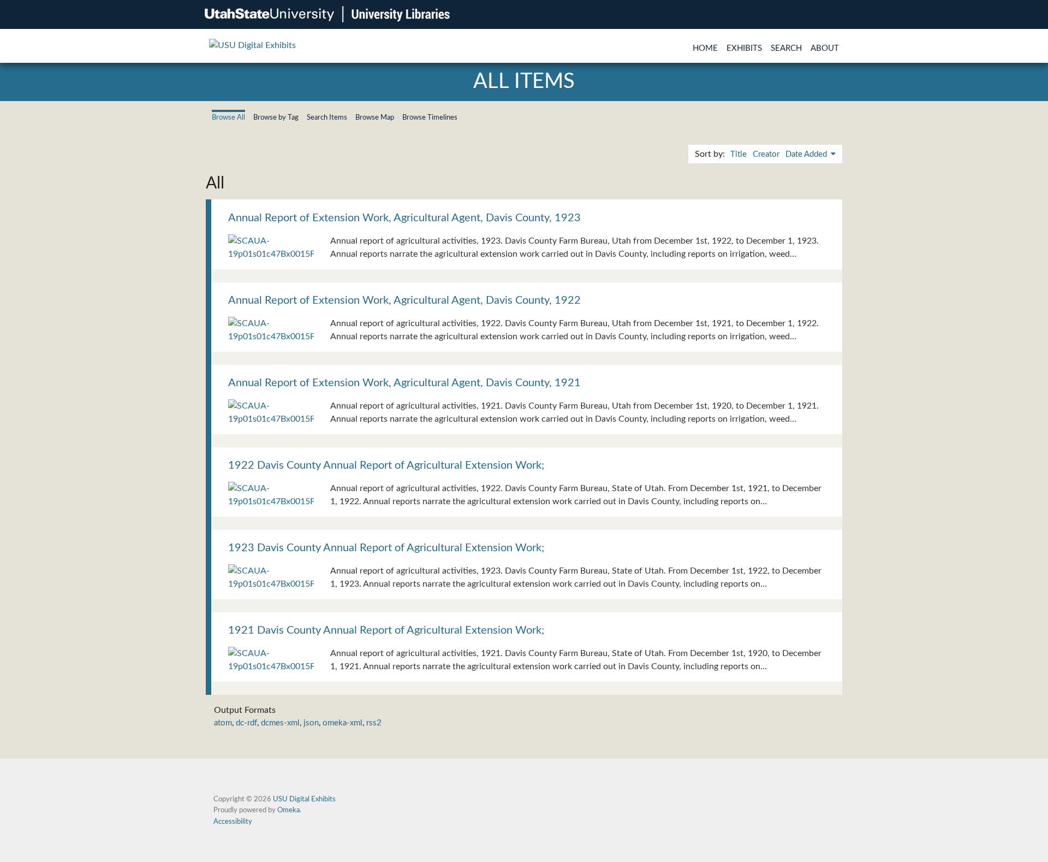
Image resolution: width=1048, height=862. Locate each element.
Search (786, 48)
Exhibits (744, 48)
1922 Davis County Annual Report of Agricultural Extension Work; (386, 465)
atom (223, 723)
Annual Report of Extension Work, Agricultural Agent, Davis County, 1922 (404, 300)
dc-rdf (246, 723)
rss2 (374, 723)
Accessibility (232, 821)
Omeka (288, 810)
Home (705, 48)
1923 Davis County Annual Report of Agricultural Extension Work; (386, 547)
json (311, 723)
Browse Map (374, 117)
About (825, 48)
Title (738, 154)
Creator (766, 154)
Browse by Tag (276, 117)
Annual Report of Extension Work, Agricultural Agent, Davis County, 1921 (404, 382)
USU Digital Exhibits (304, 799)
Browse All (228, 117)
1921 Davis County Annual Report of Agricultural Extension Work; (386, 630)
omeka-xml (342, 723)
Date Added (807, 154)
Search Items (327, 117)
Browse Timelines (429, 117)
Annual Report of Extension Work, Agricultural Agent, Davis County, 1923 (404, 217)
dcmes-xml (280, 723)
